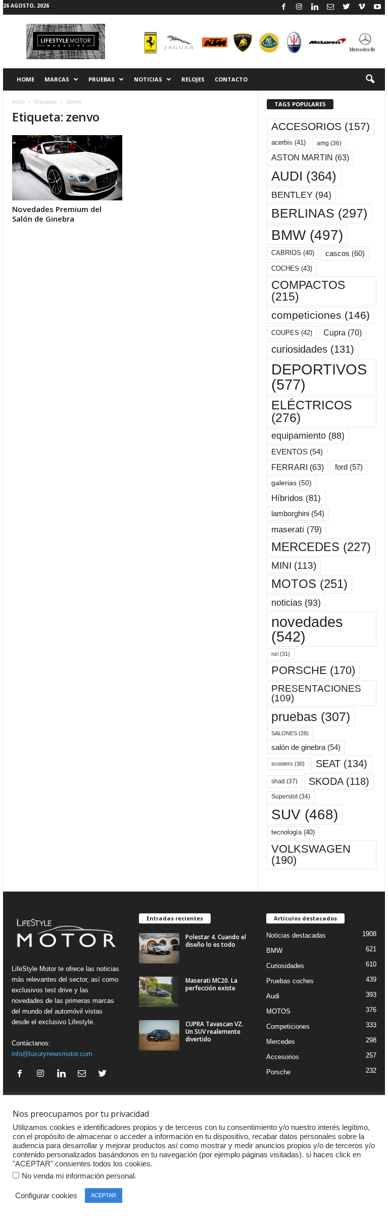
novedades (307, 629)
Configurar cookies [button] (46, 1196)
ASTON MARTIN (310, 157)
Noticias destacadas (296, 935)
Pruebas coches (290, 981)
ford (349, 467)
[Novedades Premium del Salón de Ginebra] (67, 167)
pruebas (310, 716)
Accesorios (282, 1057)
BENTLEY (301, 195)
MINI (293, 565)
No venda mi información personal (78, 1176)
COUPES (291, 333)
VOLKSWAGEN (311, 854)
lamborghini (297, 514)
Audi (272, 996)
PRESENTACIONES (316, 693)
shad (284, 781)
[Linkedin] (315, 7)
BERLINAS (319, 213)
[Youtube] (377, 7)
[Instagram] (299, 7)
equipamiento (308, 436)
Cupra (342, 332)
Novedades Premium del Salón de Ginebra (57, 214)
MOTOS (309, 584)
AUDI (303, 176)
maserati (296, 529)
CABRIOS (292, 253)
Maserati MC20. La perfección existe (211, 984)
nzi (280, 654)
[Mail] (330, 7)
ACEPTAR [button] (103, 1195)
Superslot (290, 796)
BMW (307, 235)
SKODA (339, 781)
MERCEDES (321, 547)
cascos (345, 253)
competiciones (320, 315)
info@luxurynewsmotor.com (52, 1054)
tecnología (293, 832)
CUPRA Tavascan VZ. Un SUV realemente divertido (214, 1031)
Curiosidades (285, 966)
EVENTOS (297, 452)
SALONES (290, 733)
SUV (304, 814)
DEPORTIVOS (319, 376)
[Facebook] (283, 7)
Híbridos (296, 498)
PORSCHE (313, 670)
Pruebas (101, 79)
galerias (291, 483)
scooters (288, 764)
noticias (296, 603)
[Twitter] (346, 7)
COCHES (291, 268)
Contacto (231, 79)
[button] (370, 79)
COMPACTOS (308, 290)
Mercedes (280, 1041)
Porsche (278, 1072)
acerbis (288, 142)
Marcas (56, 79)
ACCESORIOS (320, 126)
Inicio (18, 101)
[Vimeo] (362, 7)
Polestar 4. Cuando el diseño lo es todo (215, 941)
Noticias (148, 79)
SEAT (341, 763)
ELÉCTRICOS (311, 411)
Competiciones (288, 1026)
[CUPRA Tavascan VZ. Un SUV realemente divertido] (159, 1035)
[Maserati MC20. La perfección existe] (159, 992)
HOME (25, 79)
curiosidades (312, 349)
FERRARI (297, 467)
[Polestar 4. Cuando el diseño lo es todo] (159, 948)
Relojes (193, 79)
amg (329, 143)
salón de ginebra (306, 747)
